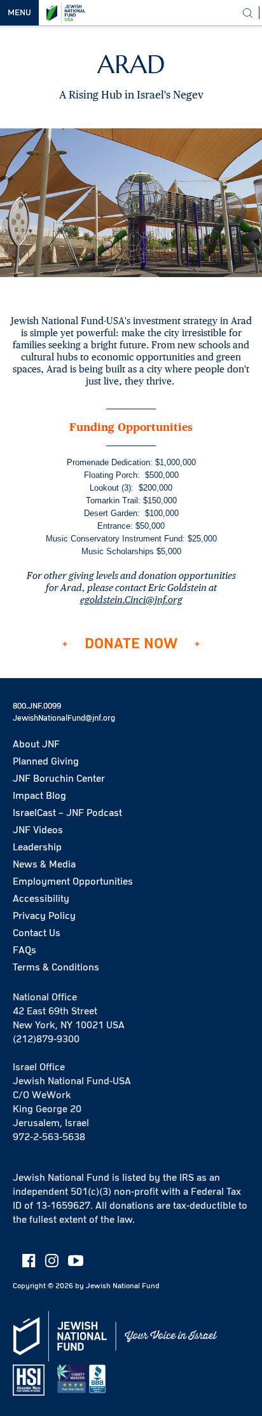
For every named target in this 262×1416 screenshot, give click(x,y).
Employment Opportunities (73, 881)
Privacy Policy (44, 916)
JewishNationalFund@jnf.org (64, 718)
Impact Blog (39, 796)
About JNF (36, 744)
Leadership (37, 847)
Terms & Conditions (56, 967)
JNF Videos (38, 830)
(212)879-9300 (46, 1039)
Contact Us (36, 933)
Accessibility (41, 899)
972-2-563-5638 (49, 1137)
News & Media (44, 864)
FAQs (24, 950)
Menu (19, 12)
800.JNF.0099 (37, 706)
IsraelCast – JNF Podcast (67, 813)
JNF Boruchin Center (59, 778)
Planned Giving (46, 761)
